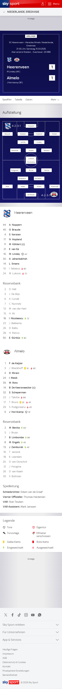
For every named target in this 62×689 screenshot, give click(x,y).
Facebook (12, 615)
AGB (5, 658)
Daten (29, 99)
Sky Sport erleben (14, 624)
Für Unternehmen (14, 632)
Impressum (8, 653)
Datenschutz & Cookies (14, 662)
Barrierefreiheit (10, 675)
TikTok (19, 615)
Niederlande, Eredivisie (23, 11)
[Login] (42, 4)
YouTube (33, 615)
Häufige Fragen (10, 649)
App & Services (12, 639)
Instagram (26, 615)
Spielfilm (6, 99)
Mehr (53, 99)
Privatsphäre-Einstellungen (16, 670)
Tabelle (18, 99)
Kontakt (7, 666)
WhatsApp (39, 615)
